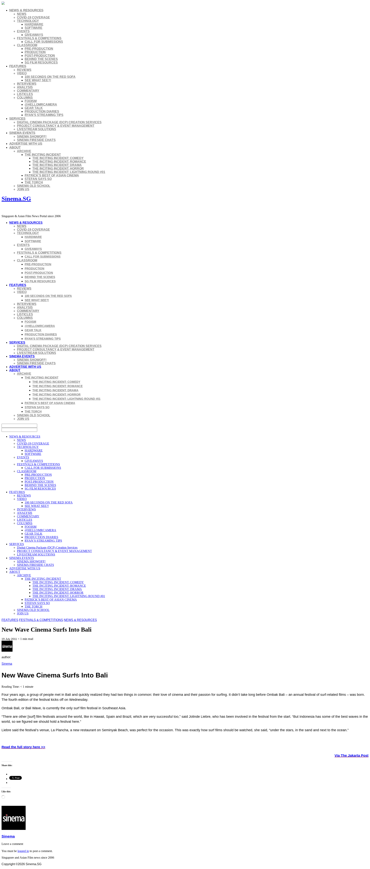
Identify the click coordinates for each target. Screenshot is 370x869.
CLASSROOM (27, 45)
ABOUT (15, 147)
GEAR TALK (34, 108)
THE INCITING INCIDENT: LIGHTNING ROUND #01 (68, 172)
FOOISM (31, 101)
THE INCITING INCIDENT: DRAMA (57, 165)
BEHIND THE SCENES (41, 59)
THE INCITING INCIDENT (43, 154)
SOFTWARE (33, 27)
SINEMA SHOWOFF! (31, 136)
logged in (23, 851)
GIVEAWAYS (34, 34)
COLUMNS (25, 97)
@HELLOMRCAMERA (41, 104)
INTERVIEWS (26, 83)
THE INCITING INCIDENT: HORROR (58, 168)
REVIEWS (24, 69)
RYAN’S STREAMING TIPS (44, 115)
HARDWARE (34, 24)
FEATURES (17, 66)
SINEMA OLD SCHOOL (33, 185)
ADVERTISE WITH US (25, 143)
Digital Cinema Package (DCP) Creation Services (59, 122)
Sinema (7, 663)
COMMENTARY (28, 90)
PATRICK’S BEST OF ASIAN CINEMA (52, 175)
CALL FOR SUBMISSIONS (44, 41)
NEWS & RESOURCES (26, 10)
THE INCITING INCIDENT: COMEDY (58, 158)
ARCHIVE (24, 151)
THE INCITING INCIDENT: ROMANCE (59, 161)
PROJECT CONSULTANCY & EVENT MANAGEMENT (55, 125)
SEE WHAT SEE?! (38, 80)
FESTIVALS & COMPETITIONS (39, 38)
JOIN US (23, 189)
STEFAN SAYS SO (38, 179)
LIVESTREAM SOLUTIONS (36, 129)
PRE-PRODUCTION (39, 48)
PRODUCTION (35, 52)
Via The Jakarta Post (351, 755)
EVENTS (23, 31)
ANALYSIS (25, 87)
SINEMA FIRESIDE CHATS (36, 140)
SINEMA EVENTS (22, 133)
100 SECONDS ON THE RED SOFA (50, 76)
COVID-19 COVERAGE (33, 17)
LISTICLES (25, 94)
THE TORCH (34, 182)
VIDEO (22, 73)
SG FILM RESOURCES (41, 62)
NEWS (21, 14)
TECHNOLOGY (28, 21)
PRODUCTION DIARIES (42, 111)
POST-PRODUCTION (40, 55)
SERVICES (17, 118)
